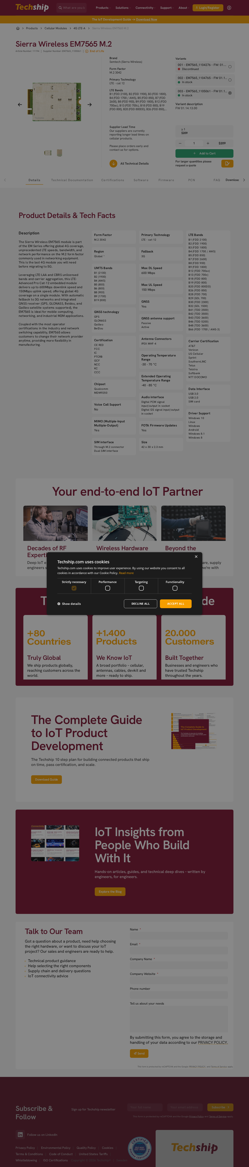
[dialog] (124, 583)
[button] (69, 604)
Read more (126, 573)
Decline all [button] (141, 603)
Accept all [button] (175, 603)
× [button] (196, 556)
